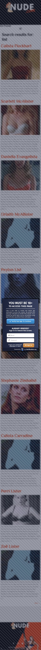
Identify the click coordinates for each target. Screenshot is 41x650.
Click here (12, 346)
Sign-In (29, 345)
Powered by (17, 349)
